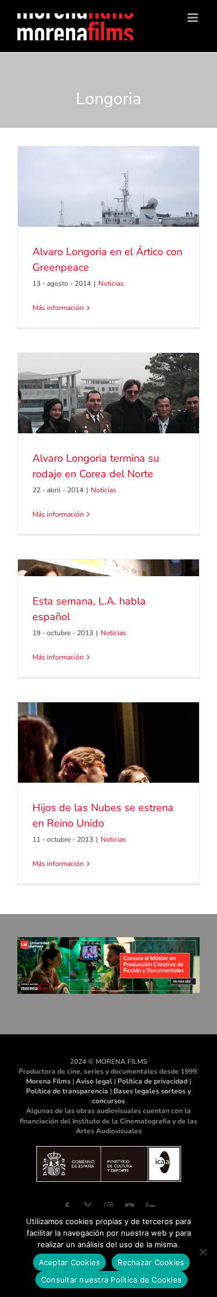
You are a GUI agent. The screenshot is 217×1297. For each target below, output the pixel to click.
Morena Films (48, 1081)
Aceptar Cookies (70, 1262)
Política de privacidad (152, 1081)
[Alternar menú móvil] (193, 18)
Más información (58, 307)
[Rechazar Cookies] (202, 1252)
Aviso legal (94, 1081)
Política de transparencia (67, 1091)
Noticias (111, 283)
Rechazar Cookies (150, 1262)
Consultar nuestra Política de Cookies (111, 1279)
